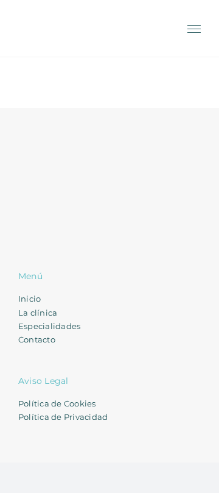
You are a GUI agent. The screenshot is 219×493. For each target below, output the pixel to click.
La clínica (37, 312)
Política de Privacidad (63, 417)
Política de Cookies (57, 403)
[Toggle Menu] (194, 29)
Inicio (29, 298)
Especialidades (49, 326)
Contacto (36, 339)
